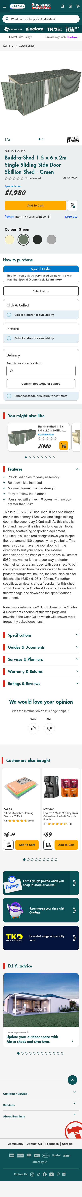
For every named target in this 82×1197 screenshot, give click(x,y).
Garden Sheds (26, 45)
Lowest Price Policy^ (20, 37)
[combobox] (41, 19)
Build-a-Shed (15, 151)
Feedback (52, 1143)
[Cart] (78, 6)
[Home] (5, 45)
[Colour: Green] (23, 240)
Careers (67, 1143)
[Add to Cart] (63, 445)
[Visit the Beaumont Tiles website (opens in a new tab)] (12, 29)
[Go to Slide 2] (42, 139)
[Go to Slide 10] (54, 1053)
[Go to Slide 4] (38, 457)
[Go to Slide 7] (50, 457)
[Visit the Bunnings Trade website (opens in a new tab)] (72, 29)
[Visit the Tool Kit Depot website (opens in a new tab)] (54, 29)
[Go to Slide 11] (58, 1053)
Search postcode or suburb (24, 363)
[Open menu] (5, 6)
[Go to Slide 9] (56, 859)
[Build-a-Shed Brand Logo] (73, 139)
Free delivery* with (56, 37)
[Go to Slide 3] (34, 457)
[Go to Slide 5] (42, 457)
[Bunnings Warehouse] (41, 8)
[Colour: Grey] (37, 240)
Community (15, 1143)
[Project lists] (70, 6)
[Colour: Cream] (10, 240)
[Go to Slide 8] (54, 457)
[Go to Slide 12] (62, 1053)
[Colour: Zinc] (51, 240)
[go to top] (72, 1080)
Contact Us (34, 1143)
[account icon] (63, 6)
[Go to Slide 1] (39, 139)
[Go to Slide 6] (46, 457)
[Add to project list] (72, 205)
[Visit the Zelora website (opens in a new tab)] (34, 29)
